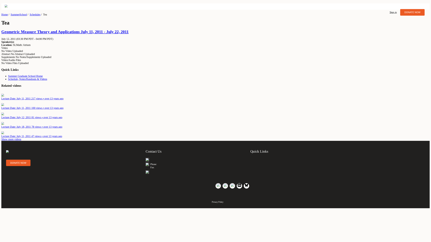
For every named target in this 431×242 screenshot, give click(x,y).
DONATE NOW (412, 12)
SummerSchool (19, 14)
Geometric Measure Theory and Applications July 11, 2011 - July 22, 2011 (65, 32)
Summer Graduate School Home (25, 76)
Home (4, 14)
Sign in (393, 12)
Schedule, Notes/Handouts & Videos (27, 79)
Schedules (35, 14)
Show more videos (11, 139)
